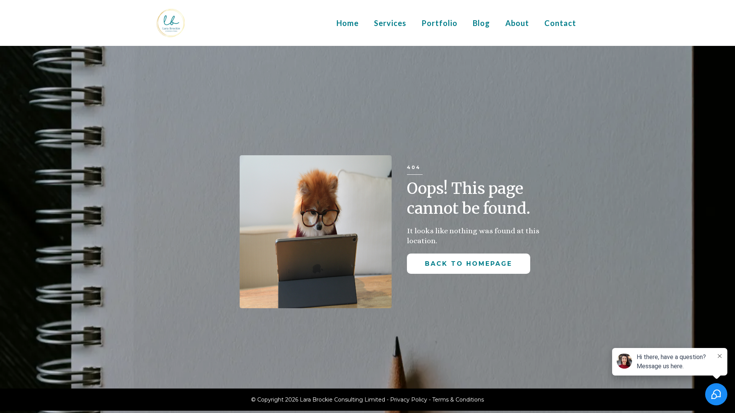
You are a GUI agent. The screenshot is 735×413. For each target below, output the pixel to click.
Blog (481, 23)
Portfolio (439, 23)
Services (390, 23)
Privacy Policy (409, 399)
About (517, 23)
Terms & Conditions (458, 399)
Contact (560, 23)
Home (347, 23)
